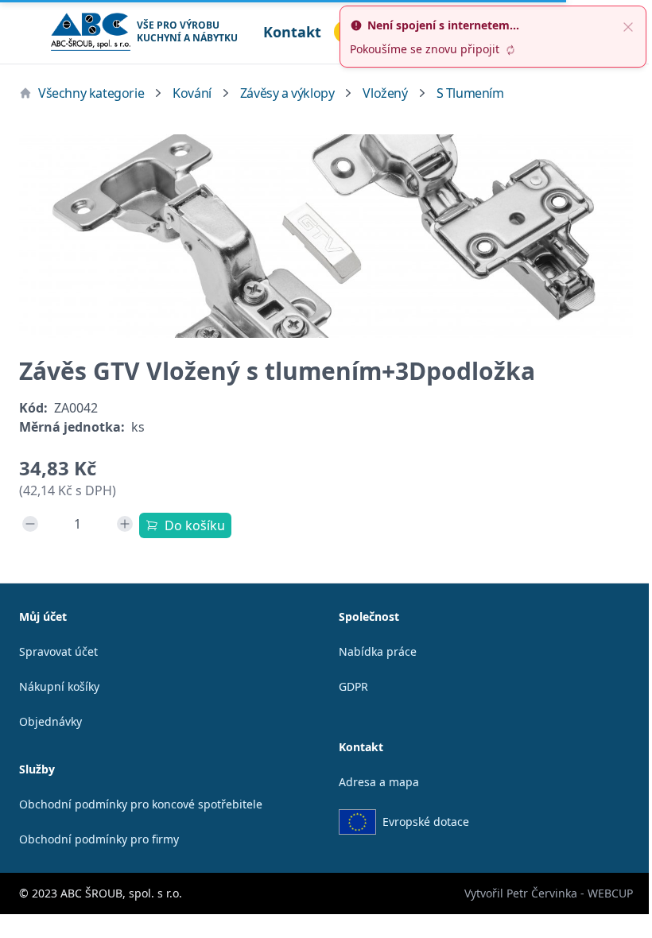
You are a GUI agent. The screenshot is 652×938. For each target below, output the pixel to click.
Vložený (385, 93)
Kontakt (292, 31)
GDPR (353, 686)
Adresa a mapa (379, 781)
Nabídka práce (378, 651)
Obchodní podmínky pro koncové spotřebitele (140, 804)
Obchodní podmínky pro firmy (99, 839)
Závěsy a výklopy (287, 93)
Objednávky (50, 721)
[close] (628, 25)
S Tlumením (470, 93)
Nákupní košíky (59, 686)
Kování (192, 93)
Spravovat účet (58, 651)
